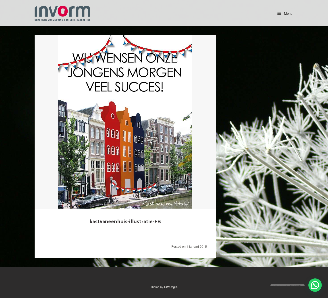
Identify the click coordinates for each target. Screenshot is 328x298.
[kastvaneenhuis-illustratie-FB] (125, 122)
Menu (287, 13)
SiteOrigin (170, 287)
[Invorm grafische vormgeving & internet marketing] (62, 13)
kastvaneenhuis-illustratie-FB (125, 221)
